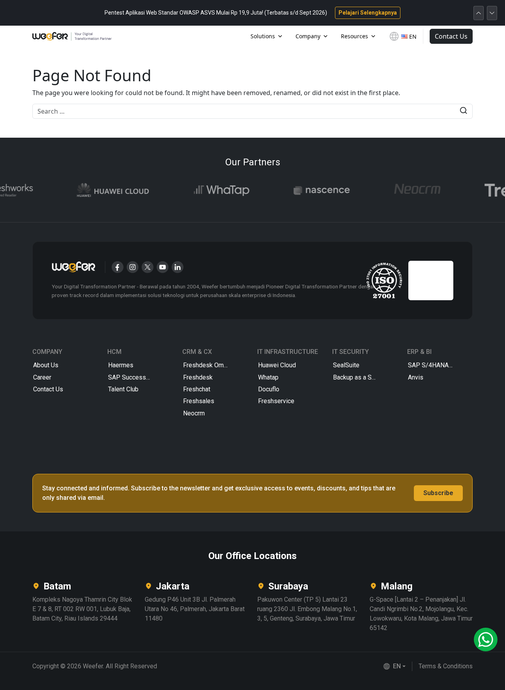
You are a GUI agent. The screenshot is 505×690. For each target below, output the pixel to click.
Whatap (268, 377)
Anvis (415, 377)
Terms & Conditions (446, 666)
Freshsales (198, 401)
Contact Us (451, 36)
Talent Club (123, 389)
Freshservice (276, 401)
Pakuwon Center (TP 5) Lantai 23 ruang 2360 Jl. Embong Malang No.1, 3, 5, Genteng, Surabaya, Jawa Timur (307, 609)
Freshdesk (198, 377)
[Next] (492, 13)
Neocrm (194, 413)
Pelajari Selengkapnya (368, 12)
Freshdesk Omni (205, 365)
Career (42, 377)
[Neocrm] (410, 190)
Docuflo (268, 389)
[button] (394, 666)
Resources (354, 36)
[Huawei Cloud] (106, 190)
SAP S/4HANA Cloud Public (440, 365)
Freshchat (196, 389)
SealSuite (346, 365)
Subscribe (438, 493)
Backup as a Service (361, 377)
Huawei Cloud (277, 365)
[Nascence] (314, 190)
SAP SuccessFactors (137, 377)
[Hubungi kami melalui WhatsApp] (486, 639)
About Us (45, 365)
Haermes (120, 365)
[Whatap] (214, 190)
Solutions (263, 36)
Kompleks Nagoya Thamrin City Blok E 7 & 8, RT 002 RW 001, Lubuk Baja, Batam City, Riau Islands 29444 (82, 609)
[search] (463, 111)
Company (308, 36)
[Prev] (478, 13)
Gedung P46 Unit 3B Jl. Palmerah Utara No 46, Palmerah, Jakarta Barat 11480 (195, 609)
